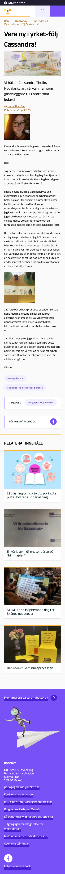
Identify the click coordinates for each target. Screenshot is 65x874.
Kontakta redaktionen (18, 794)
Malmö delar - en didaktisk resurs (26, 836)
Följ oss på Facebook (17, 866)
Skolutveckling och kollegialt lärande (25, 387)
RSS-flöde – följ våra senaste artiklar (28, 802)
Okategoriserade (15, 378)
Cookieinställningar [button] (16, 843)
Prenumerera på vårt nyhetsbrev (26, 697)
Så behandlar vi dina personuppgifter (28, 816)
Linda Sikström (16, 106)
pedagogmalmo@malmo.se (22, 787)
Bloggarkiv (21, 20)
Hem (7, 20)
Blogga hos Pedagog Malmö (22, 809)
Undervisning (40, 20)
